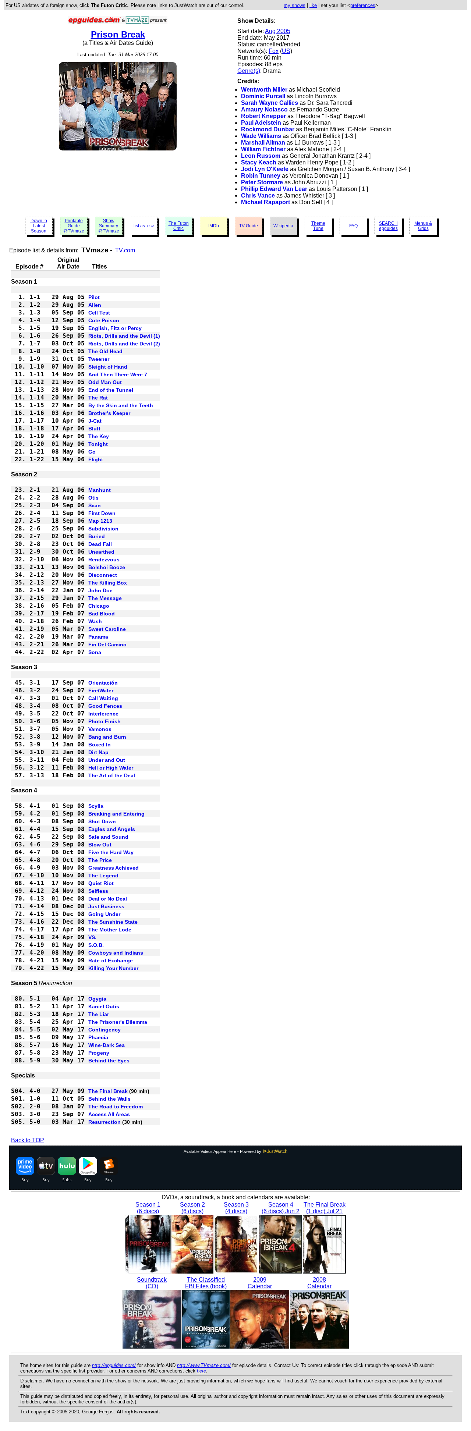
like (313, 5)
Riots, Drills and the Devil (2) (124, 344)
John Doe (100, 590)
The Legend (103, 875)
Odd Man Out (105, 382)
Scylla (95, 806)
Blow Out (99, 845)
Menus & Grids (423, 226)
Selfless (98, 891)
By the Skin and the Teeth (120, 405)
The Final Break (108, 1091)
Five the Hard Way (111, 852)
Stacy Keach (258, 162)
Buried (96, 536)
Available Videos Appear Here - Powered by (223, 1151)
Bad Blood (101, 614)
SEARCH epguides (388, 226)
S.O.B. (96, 945)
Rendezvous (104, 559)
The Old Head (105, 351)
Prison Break (118, 34)
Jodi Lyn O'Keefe (264, 169)
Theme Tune (318, 226)
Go (92, 452)
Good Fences (105, 706)
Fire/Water (100, 690)
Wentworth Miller (264, 89)
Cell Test (99, 313)
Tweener (98, 359)
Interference (103, 714)
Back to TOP (27, 1140)
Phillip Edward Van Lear (274, 189)
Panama (98, 637)
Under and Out (106, 760)
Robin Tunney (260, 176)
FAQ (353, 225)
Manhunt (99, 490)
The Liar (98, 1014)
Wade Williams (261, 136)
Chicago (98, 606)
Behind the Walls (109, 1099)
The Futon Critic (179, 226)
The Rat (98, 398)
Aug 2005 (277, 31)
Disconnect (102, 575)
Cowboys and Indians (115, 953)
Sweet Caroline (107, 629)
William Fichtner (263, 149)
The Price (100, 860)
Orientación (103, 683)
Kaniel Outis (103, 1006)
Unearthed (101, 552)
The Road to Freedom (115, 1106)
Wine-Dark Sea (106, 1045)
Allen (94, 305)
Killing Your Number (113, 968)
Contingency (104, 1030)
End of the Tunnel (110, 390)
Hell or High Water (110, 768)
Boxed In (99, 745)
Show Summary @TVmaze (108, 226)
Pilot (94, 297)
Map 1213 (100, 521)
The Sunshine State (113, 922)
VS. (92, 937)
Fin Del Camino (107, 644)
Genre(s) (248, 71)
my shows (294, 5)
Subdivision (103, 529)
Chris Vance (258, 195)
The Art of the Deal (111, 775)
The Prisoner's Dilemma (117, 1022)
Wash (95, 621)
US (286, 51)
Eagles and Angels (111, 829)
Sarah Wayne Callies (269, 103)
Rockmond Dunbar (267, 129)
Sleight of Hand (107, 367)
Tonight (98, 444)
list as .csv (144, 225)
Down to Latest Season (39, 226)
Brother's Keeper (109, 413)
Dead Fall (100, 544)
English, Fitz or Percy (115, 328)
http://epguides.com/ (114, 1365)
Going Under (104, 914)
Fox (274, 51)
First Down (102, 513)
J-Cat (95, 421)
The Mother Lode (109, 930)
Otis (93, 498)
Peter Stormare (262, 182)
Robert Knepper (263, 116)
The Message (105, 598)
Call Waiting (103, 698)
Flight (95, 459)
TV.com (125, 250)
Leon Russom (260, 156)
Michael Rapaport (265, 202)
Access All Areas (109, 1114)
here (201, 1371)
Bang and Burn (107, 737)
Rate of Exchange (110, 960)
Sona (94, 652)
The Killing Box (107, 583)
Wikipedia (283, 225)
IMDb (213, 225)
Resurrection (104, 1122)
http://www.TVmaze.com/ (204, 1365)
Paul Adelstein (261, 123)
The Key (98, 436)
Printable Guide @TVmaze (73, 226)
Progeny (98, 1053)
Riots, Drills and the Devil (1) (124, 336)
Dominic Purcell (263, 96)
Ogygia (97, 999)
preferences (362, 5)
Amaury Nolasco (264, 109)
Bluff (94, 429)
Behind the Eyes (109, 1061)
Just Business (106, 906)
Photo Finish (104, 721)
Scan (94, 505)
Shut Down (102, 821)
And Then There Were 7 (117, 374)
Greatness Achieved (113, 868)
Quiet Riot (101, 883)
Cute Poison (103, 320)
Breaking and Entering (116, 814)
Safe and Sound (108, 837)
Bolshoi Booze (106, 567)
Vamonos (99, 729)
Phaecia (98, 1037)
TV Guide (248, 225)
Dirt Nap (98, 752)
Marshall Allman (263, 142)
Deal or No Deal (107, 899)
